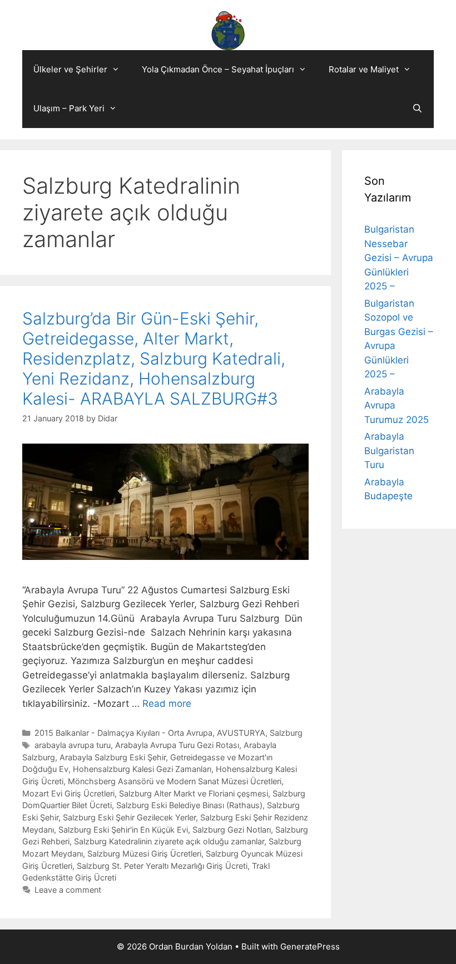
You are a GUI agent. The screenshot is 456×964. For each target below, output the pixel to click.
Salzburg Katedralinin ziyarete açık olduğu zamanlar (169, 841)
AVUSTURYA (241, 732)
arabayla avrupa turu (72, 745)
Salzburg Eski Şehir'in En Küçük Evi (123, 829)
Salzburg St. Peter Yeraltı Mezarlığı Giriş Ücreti (162, 865)
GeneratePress (310, 946)
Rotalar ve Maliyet (364, 69)
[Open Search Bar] (417, 108)
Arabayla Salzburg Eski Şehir (113, 757)
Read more (166, 703)
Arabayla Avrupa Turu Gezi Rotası (177, 745)
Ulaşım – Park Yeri (69, 108)
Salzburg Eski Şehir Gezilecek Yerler (129, 817)
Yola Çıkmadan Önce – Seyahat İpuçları (218, 69)
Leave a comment (67, 889)
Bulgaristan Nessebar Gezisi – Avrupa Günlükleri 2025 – (398, 258)
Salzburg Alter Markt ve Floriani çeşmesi (193, 793)
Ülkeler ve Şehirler (70, 69)
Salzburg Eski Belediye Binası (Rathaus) (189, 805)
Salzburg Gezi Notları (231, 829)
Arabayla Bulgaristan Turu (389, 450)
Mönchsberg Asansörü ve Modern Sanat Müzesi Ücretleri (174, 781)
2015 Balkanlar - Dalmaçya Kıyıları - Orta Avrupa (123, 732)
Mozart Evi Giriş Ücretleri (68, 793)
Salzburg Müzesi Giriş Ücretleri (144, 853)
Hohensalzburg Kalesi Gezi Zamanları (142, 769)
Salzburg (286, 732)
